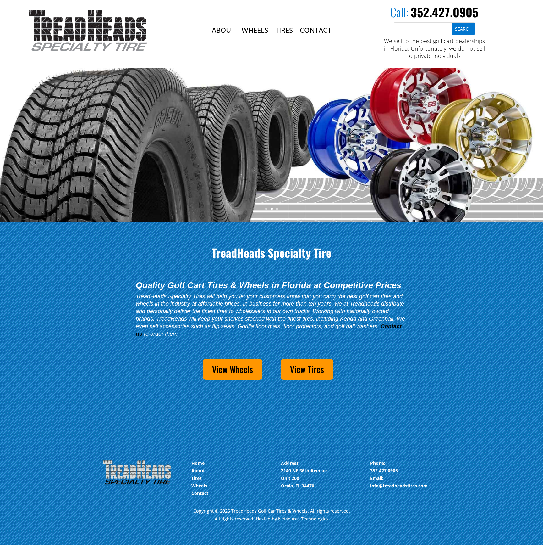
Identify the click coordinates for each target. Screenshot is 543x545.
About (223, 31)
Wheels (255, 31)
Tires (284, 31)
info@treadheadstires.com (399, 486)
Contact (315, 31)
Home (198, 463)
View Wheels (232, 369)
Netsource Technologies (303, 519)
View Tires (307, 369)
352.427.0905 (444, 12)
